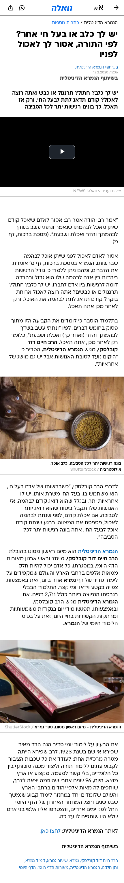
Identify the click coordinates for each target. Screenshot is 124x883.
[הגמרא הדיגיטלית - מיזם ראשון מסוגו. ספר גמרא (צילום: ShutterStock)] (62, 686)
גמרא (74, 861)
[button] (98, 7)
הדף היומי (27, 868)
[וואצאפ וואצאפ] (22, 8)
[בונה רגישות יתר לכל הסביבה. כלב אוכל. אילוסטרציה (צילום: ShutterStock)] (62, 426)
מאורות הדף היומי (52, 868)
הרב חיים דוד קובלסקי (99, 861)
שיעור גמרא (57, 861)
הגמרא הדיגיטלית (85, 868)
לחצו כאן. (50, 831)
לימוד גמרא (35, 861)
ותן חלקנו (110, 868)
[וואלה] (62, 8)
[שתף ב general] (10, 8)
